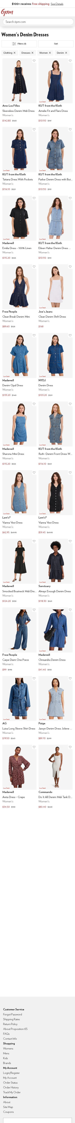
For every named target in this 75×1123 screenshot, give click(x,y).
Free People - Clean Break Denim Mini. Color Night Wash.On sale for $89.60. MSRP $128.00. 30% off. (19, 296)
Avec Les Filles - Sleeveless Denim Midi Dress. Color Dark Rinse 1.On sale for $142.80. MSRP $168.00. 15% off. (19, 90)
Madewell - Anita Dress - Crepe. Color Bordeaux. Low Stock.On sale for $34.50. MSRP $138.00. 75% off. (19, 777)
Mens (6, 1053)
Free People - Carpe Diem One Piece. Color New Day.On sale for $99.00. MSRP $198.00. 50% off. (19, 639)
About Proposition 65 (15, 1029)
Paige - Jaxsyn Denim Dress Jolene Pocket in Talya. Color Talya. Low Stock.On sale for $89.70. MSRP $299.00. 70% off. (56, 708)
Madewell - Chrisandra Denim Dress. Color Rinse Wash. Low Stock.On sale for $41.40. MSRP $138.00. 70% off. (56, 639)
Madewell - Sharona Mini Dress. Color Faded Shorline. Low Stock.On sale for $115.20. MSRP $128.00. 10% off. (19, 434)
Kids (5, 1058)
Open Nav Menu (71, 11)
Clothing (7, 52)
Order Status (10, 1082)
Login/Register (11, 1073)
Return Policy (10, 1024)
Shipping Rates (11, 1019)
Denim (60, 52)
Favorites (56, 11)
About (6, 1102)
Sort (56, 44)
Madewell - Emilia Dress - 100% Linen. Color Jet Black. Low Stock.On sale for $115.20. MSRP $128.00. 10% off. (19, 228)
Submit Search (69, 21)
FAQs (6, 1033)
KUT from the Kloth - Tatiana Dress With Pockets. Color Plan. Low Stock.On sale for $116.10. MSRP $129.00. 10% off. (19, 159)
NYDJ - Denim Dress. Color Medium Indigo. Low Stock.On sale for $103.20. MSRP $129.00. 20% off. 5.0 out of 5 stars (56, 365)
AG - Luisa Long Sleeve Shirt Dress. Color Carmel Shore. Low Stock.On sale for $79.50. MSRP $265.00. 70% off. (19, 708)
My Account (49, 11)
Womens (8, 1048)
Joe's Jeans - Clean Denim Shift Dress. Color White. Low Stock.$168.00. (56, 296)
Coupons (8, 1111)
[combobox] (38, 21)
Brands (7, 1063)
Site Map (8, 1107)
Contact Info (10, 1038)
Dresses (25, 52)
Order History (11, 1087)
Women (43, 52)
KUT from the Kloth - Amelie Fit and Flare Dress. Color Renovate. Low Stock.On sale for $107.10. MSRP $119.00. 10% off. (56, 90)
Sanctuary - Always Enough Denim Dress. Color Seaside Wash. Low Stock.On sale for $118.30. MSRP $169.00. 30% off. (56, 571)
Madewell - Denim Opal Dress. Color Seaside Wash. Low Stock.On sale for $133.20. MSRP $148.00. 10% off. (19, 365)
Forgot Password (12, 1014)
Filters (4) (22, 44)
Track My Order (12, 1092)
